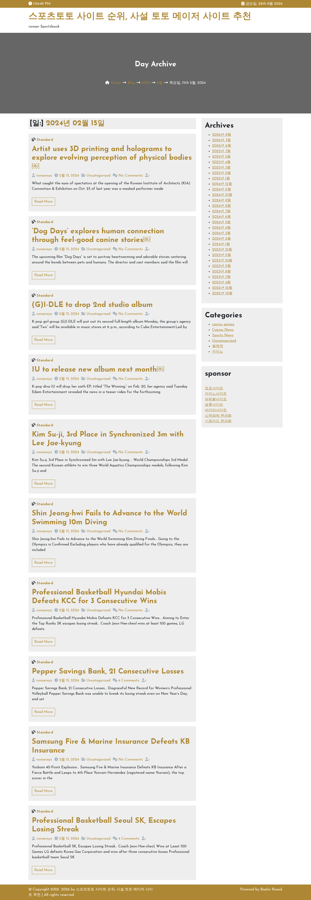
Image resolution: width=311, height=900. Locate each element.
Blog (131, 83)
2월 (160, 83)
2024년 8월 (221, 206)
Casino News (223, 330)
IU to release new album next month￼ (98, 369)
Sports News (222, 335)
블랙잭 (217, 346)
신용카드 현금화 (218, 421)
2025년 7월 (221, 151)
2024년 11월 (221, 189)
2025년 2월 (221, 173)
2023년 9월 (221, 266)
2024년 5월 (221, 222)
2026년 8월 (221, 135)
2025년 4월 (221, 162)
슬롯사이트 (214, 405)
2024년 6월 (221, 217)
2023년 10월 (222, 260)
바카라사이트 (216, 410)
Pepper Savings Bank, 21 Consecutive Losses (108, 671)
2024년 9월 (221, 200)
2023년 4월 (221, 282)
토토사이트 (214, 388)
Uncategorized (98, 175)
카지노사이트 (216, 394)
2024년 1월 (221, 244)
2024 (146, 83)
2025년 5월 (221, 157)
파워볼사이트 (216, 399)
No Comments (130, 175)
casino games (223, 324)
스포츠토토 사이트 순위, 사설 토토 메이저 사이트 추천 (139, 16)
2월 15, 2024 (69, 175)
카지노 (217, 352)
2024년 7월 (221, 211)
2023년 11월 (221, 255)
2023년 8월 (221, 271)
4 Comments (128, 680)
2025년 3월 (221, 168)
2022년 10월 (222, 293)
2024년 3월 (221, 233)
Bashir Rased (271, 889)
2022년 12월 (222, 288)
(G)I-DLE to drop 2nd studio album (92, 305)
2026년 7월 (221, 140)
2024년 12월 (222, 184)
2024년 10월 (222, 195)
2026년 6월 (221, 146)
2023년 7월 (221, 277)
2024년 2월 (221, 239)
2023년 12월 (222, 250)
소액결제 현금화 (218, 416)
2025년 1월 (221, 178)
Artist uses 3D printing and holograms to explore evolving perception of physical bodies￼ (112, 158)
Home (116, 83)
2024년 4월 (221, 228)
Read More (43, 201)
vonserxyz (44, 175)
